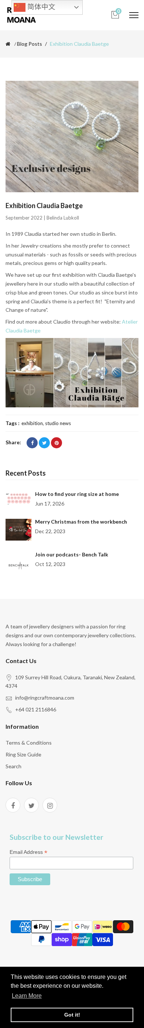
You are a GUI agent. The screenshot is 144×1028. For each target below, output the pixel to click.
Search (13, 766)
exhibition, (33, 423)
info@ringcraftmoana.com (44, 697)
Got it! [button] (72, 1015)
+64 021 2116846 (35, 709)
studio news (58, 423)
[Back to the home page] (8, 43)
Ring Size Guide (23, 754)
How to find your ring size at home (77, 494)
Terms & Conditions (29, 742)
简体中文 (40, 7)
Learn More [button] (27, 996)
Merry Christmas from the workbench (81, 521)
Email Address (28, 852)
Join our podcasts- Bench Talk (71, 554)
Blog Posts (29, 43)
